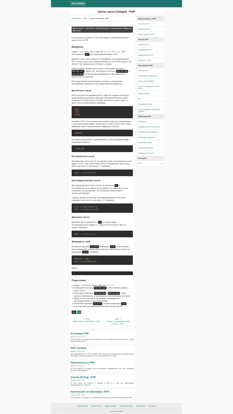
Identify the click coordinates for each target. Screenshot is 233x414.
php (79, 312)
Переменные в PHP (82, 362)
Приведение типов (145, 104)
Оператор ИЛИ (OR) (145, 148)
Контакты (152, 406)
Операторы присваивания (148, 132)
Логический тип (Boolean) (147, 76)
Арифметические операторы (149, 127)
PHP (85, 18)
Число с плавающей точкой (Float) (148, 87)
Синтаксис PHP (144, 44)
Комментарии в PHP (145, 55)
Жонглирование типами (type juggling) (149, 110)
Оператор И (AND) (145, 143)
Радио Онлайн (110, 406)
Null (139, 99)
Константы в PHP (144, 60)
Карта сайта (140, 406)
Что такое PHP (143, 24)
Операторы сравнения (146, 137)
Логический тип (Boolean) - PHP (90, 391)
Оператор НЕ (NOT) (145, 153)
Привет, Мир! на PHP (146, 34)
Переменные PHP (145, 50)
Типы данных (143, 70)
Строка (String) (143, 93)
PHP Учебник (78, 348)
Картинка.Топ (96, 406)
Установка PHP (80, 333)
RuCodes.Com (76, 18)
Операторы (142, 121)
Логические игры (126, 406)
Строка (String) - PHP (83, 377)
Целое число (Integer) (146, 81)
